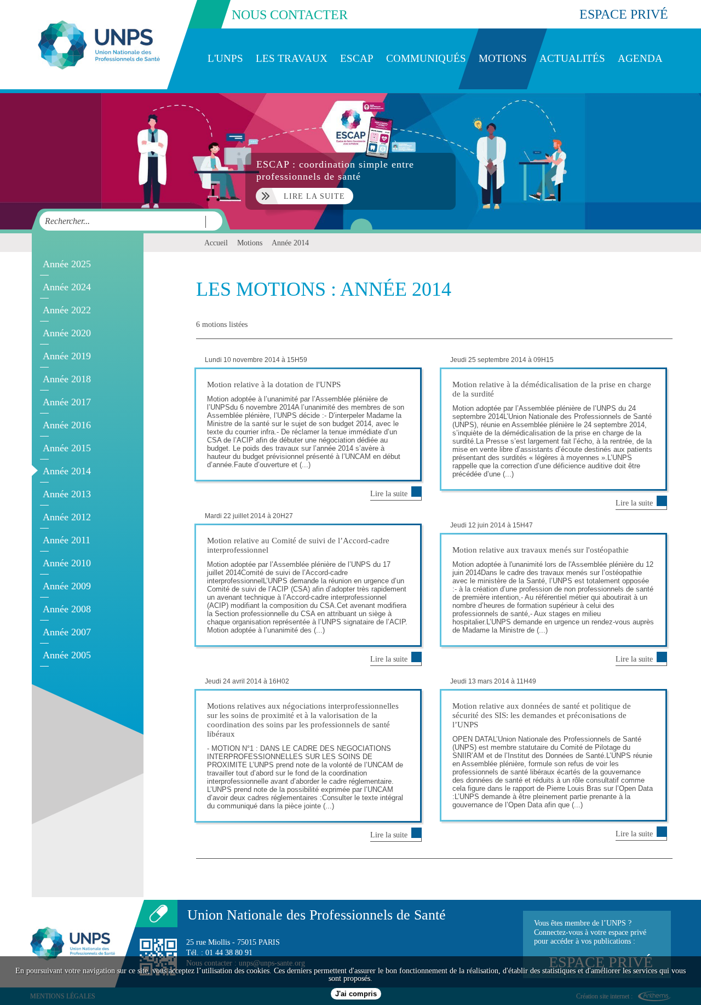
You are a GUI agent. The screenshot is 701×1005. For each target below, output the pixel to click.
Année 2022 (67, 310)
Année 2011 (66, 540)
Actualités (572, 58)
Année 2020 (67, 333)
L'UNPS (225, 58)
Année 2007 (67, 632)
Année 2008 (67, 609)
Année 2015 (67, 448)
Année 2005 (67, 655)
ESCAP (357, 58)
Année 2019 (67, 356)
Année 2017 (67, 402)
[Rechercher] (211, 222)
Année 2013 (67, 494)
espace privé (623, 14)
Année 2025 (67, 264)
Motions (503, 58)
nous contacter (290, 15)
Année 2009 (67, 586)
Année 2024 (67, 287)
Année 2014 (67, 471)
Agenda (640, 58)
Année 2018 (67, 379)
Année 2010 (67, 563)
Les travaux (291, 58)
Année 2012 (67, 517)
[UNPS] (98, 44)
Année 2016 (67, 425)
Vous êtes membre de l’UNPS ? (593, 944)
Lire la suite (388, 494)
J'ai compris (356, 994)
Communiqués (426, 58)
